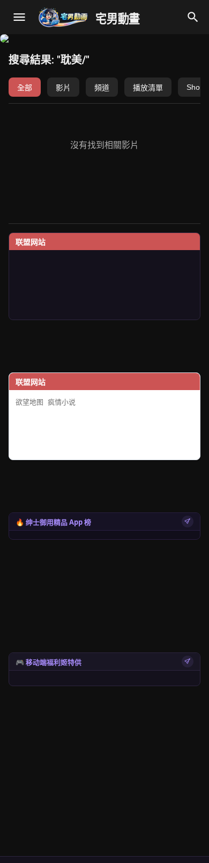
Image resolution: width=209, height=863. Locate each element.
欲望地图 (29, 402)
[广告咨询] (187, 521)
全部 (24, 87)
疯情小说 (62, 402)
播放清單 (148, 87)
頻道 (101, 87)
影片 (63, 87)
